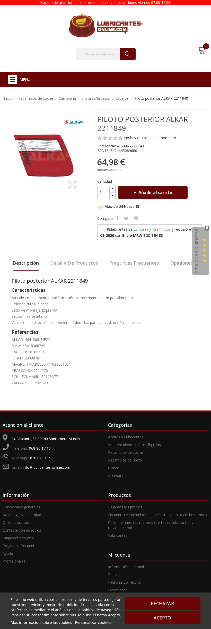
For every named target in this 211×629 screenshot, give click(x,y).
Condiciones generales (21, 507)
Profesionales (14, 561)
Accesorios (117, 475)
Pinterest (137, 218)
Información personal (126, 566)
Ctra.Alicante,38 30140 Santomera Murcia (45, 438)
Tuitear (127, 218)
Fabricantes (117, 535)
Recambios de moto (125, 460)
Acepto (162, 618)
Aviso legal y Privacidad (22, 514)
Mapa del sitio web (18, 537)
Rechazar (162, 603)
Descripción (26, 263)
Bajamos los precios (125, 507)
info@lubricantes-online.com (46, 467)
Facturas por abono (124, 582)
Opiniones (181, 263)
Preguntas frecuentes (134, 263)
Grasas (114, 467)
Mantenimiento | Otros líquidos (134, 444)
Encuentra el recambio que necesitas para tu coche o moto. (158, 514)
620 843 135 (40, 457)
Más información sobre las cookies (41, 622)
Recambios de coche (125, 452)
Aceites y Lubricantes (125, 436)
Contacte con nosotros (22, 530)
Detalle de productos (74, 263)
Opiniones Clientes (197, 251)
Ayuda (8, 553)
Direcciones (118, 590)
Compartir (118, 218)
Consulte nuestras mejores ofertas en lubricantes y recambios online (150, 525)
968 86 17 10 (40, 448)
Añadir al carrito (155, 192)
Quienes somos (16, 522)
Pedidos (114, 574)
